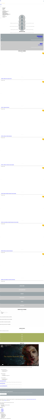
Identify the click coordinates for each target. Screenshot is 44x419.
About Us (2, 408)
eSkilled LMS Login (5, 16)
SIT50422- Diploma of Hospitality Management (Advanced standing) (8, 193)
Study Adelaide (4, 12)
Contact (2, 411)
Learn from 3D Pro (2, 383)
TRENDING (40, 36)
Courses (2, 6)
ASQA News (4, 15)
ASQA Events (4, 10)
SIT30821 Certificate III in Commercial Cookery (6, 78)
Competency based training (5, 13)
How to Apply (4, 7)
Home (2, 5)
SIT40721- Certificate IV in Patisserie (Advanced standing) (7, 164)
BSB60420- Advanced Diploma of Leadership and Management (8, 279)
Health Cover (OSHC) (3, 17)
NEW (41, 43)
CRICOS (5, 400)
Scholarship (4, 8)
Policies (3, 9)
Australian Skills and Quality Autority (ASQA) (31, 399)
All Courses (2, 409)
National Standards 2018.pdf (5, 14)
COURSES (40, 37)
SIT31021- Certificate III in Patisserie (5, 107)
